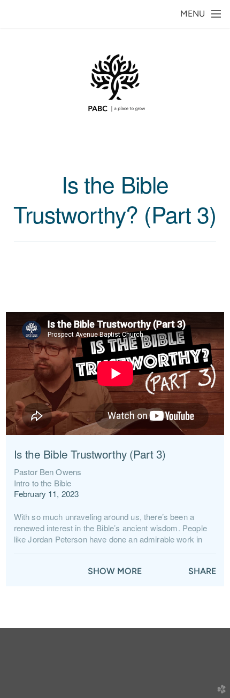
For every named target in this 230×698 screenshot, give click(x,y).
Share (202, 571)
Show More (115, 571)
